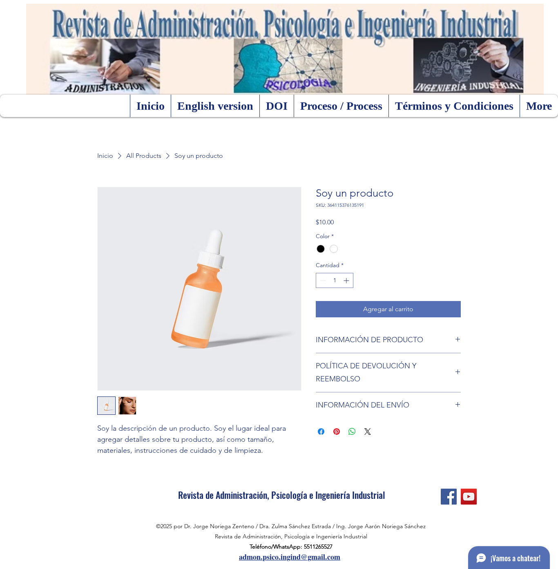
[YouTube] (469, 497)
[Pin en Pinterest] (336, 431)
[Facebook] (449, 497)
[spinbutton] (334, 280)
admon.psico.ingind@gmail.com (289, 556)
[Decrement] (322, 280)
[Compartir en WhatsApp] (352, 431)
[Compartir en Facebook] (321, 431)
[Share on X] (368, 431)
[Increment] (347, 280)
